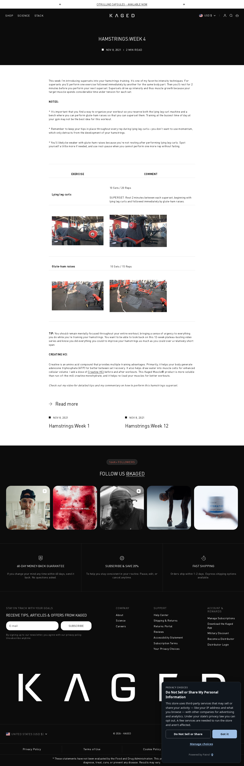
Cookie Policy (152, 749)
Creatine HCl (96, 371)
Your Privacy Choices (167, 648)
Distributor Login (218, 644)
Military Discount (218, 633)
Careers (121, 626)
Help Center (161, 615)
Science (24, 15)
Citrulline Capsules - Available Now (122, 4)
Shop (9, 15)
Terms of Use (91, 749)
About (119, 615)
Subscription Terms (166, 643)
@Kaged (135, 474)
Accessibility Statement (168, 637)
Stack (39, 15)
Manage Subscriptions (221, 618)
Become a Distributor (220, 638)
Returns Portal (163, 626)
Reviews (159, 631)
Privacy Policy (32, 749)
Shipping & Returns (165, 620)
